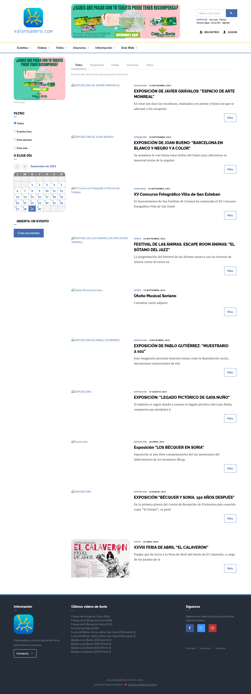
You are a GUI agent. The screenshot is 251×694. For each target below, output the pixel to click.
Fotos (60, 47)
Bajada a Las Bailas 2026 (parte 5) (91, 639)
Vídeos (42, 47)
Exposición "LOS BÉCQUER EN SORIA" (169, 447)
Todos (78, 64)
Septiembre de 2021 (43, 166)
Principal (190, 648)
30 (39, 209)
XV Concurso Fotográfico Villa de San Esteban (177, 194)
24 (46, 203)
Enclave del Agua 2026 (85, 628)
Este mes (21, 148)
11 (54, 191)
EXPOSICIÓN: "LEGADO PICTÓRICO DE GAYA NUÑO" (182, 397)
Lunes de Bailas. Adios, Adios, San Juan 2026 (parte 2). (103, 632)
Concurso (132, 64)
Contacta (22, 653)
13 (17, 197)
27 (17, 209)
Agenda (226, 22)
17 (46, 197)
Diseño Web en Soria (142, 684)
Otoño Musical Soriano (155, 295)
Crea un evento (29, 233)
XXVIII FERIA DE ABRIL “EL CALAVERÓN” (171, 547)
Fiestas (222, 19)
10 (46, 191)
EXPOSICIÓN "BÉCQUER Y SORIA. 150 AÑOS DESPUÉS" (184, 497)
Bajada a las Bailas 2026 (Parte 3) (91, 647)
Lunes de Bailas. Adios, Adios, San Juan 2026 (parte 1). (103, 636)
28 (24, 209)
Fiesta (115, 64)
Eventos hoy (24, 131)
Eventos (23, 47)
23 (39, 203)
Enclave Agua (203, 22)
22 (32, 203)
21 (24, 203)
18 (54, 197)
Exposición (97, 64)
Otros (149, 64)
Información (104, 47)
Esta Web (128, 47)
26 (61, 203)
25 (54, 203)
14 (24, 197)
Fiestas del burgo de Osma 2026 (90, 616)
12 (61, 191)
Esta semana (24, 139)
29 (32, 209)
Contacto (221, 648)
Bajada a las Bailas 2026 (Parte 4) (91, 643)
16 (39, 197)
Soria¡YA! (216, 22)
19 (61, 197)
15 (32, 197)
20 (17, 203)
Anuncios (80, 47)
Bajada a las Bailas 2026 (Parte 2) (91, 651)
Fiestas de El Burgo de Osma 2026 (91, 620)
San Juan (213, 19)
